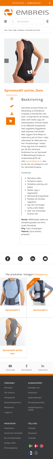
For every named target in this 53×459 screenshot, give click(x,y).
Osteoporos (21, 30)
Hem (5, 30)
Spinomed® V (40, 310)
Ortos (10, 30)
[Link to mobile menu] (5, 21)
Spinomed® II (12, 310)
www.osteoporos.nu (33, 161)
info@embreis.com (34, 3)
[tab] (12, 99)
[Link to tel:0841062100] (47, 21)
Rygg (14, 30)
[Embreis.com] (26, 9)
